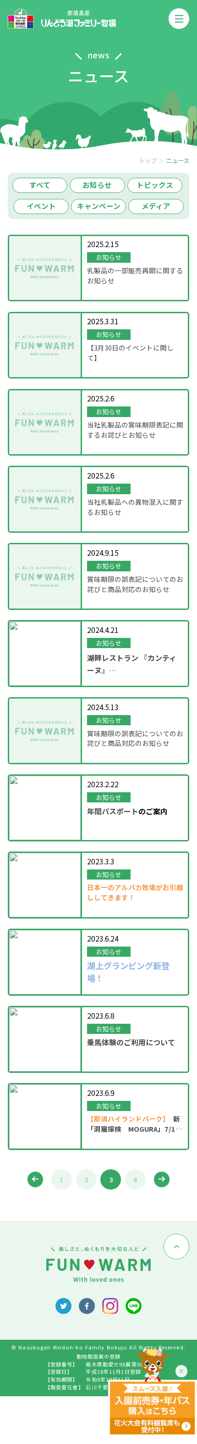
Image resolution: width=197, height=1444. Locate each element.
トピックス (155, 185)
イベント (41, 206)
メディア (156, 206)
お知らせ (97, 185)
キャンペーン (98, 206)
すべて (39, 185)
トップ (148, 160)
